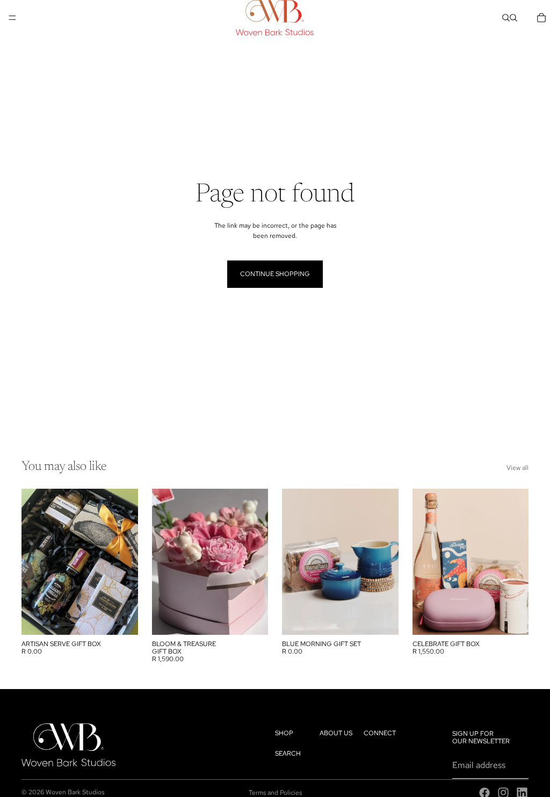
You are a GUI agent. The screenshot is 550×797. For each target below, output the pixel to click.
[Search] (506, 18)
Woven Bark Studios (75, 792)
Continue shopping (275, 274)
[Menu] (12, 17)
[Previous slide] (164, 562)
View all (517, 467)
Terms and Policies (275, 792)
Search (288, 753)
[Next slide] (256, 562)
